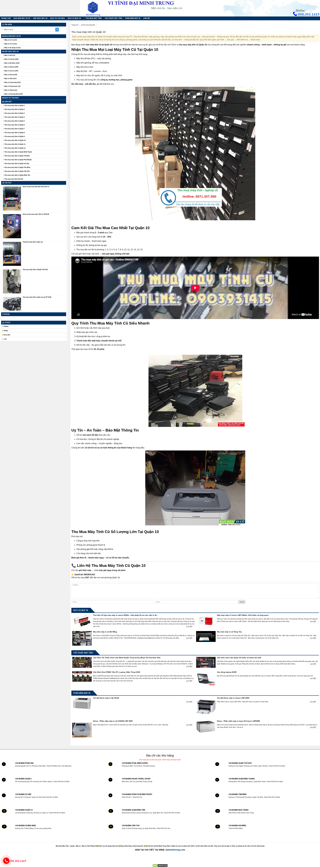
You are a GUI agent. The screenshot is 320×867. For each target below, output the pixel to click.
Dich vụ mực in (74, 18)
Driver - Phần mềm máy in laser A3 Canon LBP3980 (238, 721)
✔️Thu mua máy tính (93, 18)
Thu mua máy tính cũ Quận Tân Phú (17, 171)
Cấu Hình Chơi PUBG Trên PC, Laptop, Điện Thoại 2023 (116, 672)
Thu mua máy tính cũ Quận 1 (14, 105)
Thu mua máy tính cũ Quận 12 (15, 148)
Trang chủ (6, 18)
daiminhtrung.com (175, 850)
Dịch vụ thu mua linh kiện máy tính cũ (36, 187)
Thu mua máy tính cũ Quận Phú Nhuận (18, 160)
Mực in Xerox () (11, 71)
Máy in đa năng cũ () (12, 48)
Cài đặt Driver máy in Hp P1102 (106, 698)
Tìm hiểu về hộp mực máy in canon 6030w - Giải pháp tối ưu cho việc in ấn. (125, 615)
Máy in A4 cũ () (10, 44)
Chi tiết (189, 627)
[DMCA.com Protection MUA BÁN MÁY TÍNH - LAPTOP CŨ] (160, 865)
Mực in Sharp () (10, 90)
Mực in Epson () (11, 67)
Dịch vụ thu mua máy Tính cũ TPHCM (36, 214)
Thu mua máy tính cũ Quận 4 (14, 117)
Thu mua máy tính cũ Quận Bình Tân (17, 175)
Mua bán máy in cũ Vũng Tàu (229, 632)
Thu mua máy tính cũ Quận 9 (14, 136)
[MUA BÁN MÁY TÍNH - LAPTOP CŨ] (95, 8)
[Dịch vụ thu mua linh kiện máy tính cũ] (12, 198)
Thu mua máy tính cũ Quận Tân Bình (17, 167)
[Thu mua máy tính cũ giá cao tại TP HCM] (12, 304)
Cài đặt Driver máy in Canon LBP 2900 (233, 698)
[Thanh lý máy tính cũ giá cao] (12, 254)
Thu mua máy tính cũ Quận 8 (14, 132)
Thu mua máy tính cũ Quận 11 (15, 144)
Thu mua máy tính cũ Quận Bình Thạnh (18, 152)
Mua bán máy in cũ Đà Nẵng (105, 632)
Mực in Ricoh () (10, 75)
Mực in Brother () (11, 63)
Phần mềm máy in (132, 18)
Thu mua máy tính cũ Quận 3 (14, 113)
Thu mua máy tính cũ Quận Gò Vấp (16, 163)
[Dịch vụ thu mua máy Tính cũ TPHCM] (12, 226)
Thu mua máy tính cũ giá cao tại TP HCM (37, 297)
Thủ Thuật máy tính (113, 18)
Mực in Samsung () (12, 82)
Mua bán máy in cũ (22, 18)
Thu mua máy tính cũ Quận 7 (14, 129)
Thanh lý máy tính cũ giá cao (33, 242)
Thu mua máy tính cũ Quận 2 (14, 109)
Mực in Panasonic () (12, 86)
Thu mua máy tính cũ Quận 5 (14, 121)
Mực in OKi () (10, 78)
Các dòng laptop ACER (226, 672)
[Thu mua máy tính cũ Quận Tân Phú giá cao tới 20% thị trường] (12, 281)
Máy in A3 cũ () (10, 40)
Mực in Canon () (11, 59)
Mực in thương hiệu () (13, 94)
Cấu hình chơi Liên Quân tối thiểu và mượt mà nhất (239, 658)
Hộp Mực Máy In (40, 18)
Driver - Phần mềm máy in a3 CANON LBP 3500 (113, 721)
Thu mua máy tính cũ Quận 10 (15, 140)
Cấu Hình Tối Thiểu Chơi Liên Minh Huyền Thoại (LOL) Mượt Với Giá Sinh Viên (126, 658)
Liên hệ (146, 18)
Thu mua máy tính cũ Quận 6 (14, 125)
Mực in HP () (9, 55)
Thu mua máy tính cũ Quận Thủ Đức (17, 156)
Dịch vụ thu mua (57, 18)
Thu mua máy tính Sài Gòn (13, 179)
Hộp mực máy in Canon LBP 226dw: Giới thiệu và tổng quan (242, 615)
